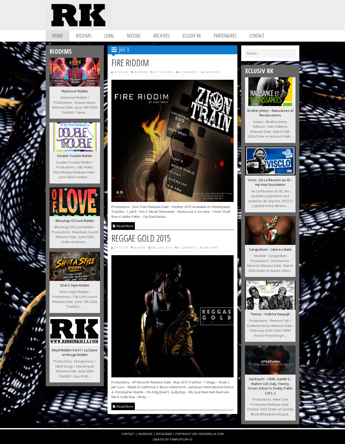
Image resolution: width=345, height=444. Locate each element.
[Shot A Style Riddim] (75, 279)
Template (177, 439)
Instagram (164, 434)
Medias (134, 35)
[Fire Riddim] (172, 200)
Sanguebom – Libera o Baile (270, 249)
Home (57, 35)
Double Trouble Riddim (74, 155)
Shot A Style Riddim (74, 285)
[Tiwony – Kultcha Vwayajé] (270, 308)
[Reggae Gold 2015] (172, 375)
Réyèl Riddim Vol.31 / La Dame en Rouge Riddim (74, 352)
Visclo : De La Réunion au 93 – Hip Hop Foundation (270, 182)
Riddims (83, 35)
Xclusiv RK (191, 35)
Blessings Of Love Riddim (75, 220)
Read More (124, 226)
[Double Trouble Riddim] (75, 149)
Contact (256, 35)
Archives (161, 35)
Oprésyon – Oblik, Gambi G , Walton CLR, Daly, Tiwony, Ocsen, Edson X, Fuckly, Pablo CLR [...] (270, 386)
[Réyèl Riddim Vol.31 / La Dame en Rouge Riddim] (75, 344)
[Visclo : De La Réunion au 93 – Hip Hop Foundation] (270, 173)
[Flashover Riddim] (75, 85)
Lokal (109, 35)
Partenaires (225, 35)
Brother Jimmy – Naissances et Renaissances (270, 113)
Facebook (145, 434)
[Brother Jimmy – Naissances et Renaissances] (270, 104)
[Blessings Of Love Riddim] (75, 214)
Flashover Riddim (75, 91)
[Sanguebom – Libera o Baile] (270, 243)
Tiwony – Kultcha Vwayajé (270, 314)
